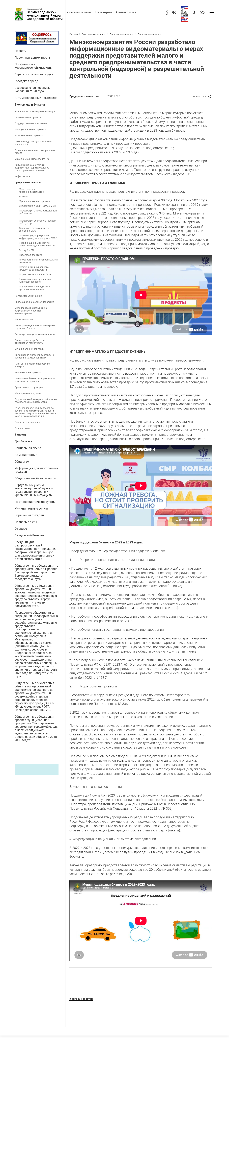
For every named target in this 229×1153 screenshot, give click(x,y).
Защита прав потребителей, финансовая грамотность (30, 341)
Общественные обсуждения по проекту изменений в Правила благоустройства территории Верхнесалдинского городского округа (36, 572)
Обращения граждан (29, 515)
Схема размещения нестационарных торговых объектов (35, 326)
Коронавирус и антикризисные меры (35, 111)
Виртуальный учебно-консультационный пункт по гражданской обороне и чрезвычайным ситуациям (34, 490)
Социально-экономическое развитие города (35, 151)
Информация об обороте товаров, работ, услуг (37, 222)
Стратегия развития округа (34, 74)
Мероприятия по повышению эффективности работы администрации (31, 311)
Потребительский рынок (28, 296)
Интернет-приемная (79, 12)
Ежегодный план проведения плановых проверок (35, 280)
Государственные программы (31, 123)
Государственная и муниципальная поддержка (38, 261)
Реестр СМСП (26, 250)
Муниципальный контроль (29, 349)
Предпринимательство (28, 182)
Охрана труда (22, 428)
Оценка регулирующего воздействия (35, 334)
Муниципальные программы (30, 129)
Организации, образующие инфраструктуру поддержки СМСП (38, 236)
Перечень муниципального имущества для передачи (34, 268)
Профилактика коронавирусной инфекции (33, 66)
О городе (21, 528)
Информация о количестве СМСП (37, 206)
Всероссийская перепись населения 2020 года (32, 89)
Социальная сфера (28, 448)
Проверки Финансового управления (34, 302)
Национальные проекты (28, 117)
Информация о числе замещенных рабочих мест (38, 212)
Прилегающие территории (29, 387)
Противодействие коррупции (35, 501)
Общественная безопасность (35, 478)
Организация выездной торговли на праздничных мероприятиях (34, 356)
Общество (22, 461)
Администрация (126, 12)
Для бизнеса (23, 441)
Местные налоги (24, 319)
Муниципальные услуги (31, 508)
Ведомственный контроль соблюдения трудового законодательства (36, 400)
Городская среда (26, 81)
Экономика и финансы (30, 104)
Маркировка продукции (28, 393)
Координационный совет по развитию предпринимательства (37, 244)
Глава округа (103, 12)
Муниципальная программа (34, 201)
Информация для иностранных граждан (36, 470)
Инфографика (22, 176)
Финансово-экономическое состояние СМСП (34, 229)
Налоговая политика (30, 255)
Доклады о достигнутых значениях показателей (34, 143)
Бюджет (20, 434)
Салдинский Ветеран (29, 535)
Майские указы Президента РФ (32, 159)
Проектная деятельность (32, 57)
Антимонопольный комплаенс (36, 98)
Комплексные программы (29, 135)
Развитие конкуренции (27, 422)
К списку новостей (81, 998)
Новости (20, 51)
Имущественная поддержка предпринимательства (34, 288)
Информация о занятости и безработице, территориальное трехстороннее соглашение (32, 168)
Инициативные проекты (28, 372)
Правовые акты (26, 522)
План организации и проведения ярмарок (32, 365)
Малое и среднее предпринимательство (31, 190)
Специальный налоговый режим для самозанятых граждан (35, 379)
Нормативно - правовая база (35, 274)
